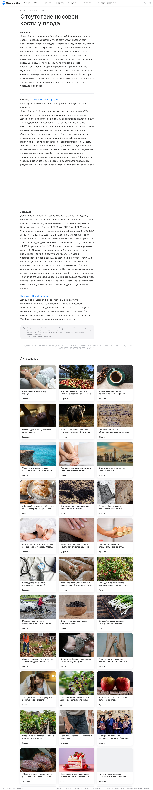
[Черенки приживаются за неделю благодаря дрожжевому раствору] (38, 728)
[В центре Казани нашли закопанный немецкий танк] (115, 498)
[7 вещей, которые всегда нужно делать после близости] (38, 689)
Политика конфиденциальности (138, 788)
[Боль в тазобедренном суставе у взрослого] (76, 728)
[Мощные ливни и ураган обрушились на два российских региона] (38, 613)
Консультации (25, 10)
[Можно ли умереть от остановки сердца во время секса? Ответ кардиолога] (38, 536)
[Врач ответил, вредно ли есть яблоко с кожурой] (115, 689)
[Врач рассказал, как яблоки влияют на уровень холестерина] (76, 383)
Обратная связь (96, 788)
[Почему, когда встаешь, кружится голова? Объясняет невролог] (115, 766)
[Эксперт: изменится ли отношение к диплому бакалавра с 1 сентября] (115, 728)
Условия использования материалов (76, 788)
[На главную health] (13, 3)
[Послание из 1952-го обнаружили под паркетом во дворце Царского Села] (115, 421)
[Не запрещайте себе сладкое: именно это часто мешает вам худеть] (76, 766)
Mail (3, 788)
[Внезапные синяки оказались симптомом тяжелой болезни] (76, 536)
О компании (11, 788)
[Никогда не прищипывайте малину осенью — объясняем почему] (115, 574)
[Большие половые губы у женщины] (38, 383)
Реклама (20, 788)
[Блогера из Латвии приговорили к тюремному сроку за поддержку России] (76, 651)
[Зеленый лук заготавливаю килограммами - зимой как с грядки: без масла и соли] (115, 613)
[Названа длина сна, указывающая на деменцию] (38, 421)
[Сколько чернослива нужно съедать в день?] (76, 613)
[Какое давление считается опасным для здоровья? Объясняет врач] (38, 574)
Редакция (58, 788)
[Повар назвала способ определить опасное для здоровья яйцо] (115, 536)
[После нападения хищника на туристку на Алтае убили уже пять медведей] (76, 421)
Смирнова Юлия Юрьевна (45, 99)
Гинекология (39, 10)
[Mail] (3, 3)
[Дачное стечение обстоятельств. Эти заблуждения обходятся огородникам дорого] (38, 651)
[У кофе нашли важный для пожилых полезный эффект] (115, 383)
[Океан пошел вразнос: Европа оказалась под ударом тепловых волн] (38, 460)
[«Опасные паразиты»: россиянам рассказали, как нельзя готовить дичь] (38, 766)
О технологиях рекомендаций (114, 788)
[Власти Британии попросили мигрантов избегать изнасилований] (115, 460)
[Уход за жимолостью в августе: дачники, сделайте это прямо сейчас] (76, 689)
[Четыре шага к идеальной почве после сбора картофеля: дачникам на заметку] (76, 498)
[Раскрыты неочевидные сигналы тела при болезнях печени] (76, 460)
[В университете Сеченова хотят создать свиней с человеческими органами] (76, 574)
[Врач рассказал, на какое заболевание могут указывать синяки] (115, 651)
